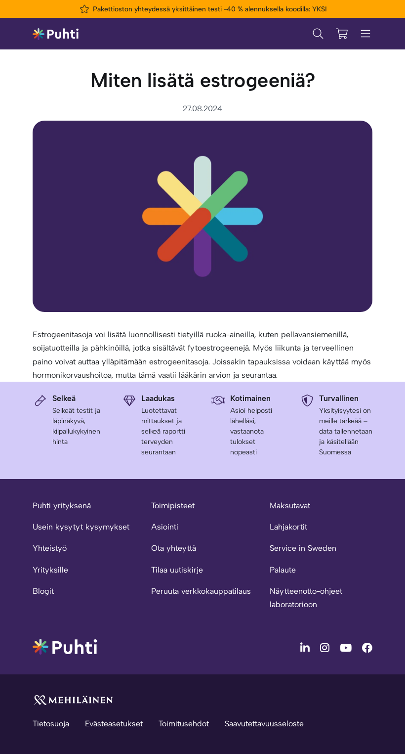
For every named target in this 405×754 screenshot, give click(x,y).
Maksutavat (290, 505)
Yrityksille (50, 570)
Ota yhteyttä (173, 548)
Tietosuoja (51, 723)
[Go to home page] (65, 646)
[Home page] (56, 33)
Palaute (283, 570)
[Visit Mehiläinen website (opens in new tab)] (73, 699)
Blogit (43, 591)
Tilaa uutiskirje (177, 570)
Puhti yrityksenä (62, 505)
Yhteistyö (50, 548)
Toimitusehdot (184, 723)
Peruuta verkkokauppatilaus (201, 591)
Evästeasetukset (114, 723)
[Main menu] (365, 34)
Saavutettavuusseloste (264, 723)
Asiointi (164, 527)
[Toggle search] (318, 34)
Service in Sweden (303, 548)
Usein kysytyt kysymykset (81, 527)
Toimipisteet (173, 505)
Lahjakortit (288, 527)
